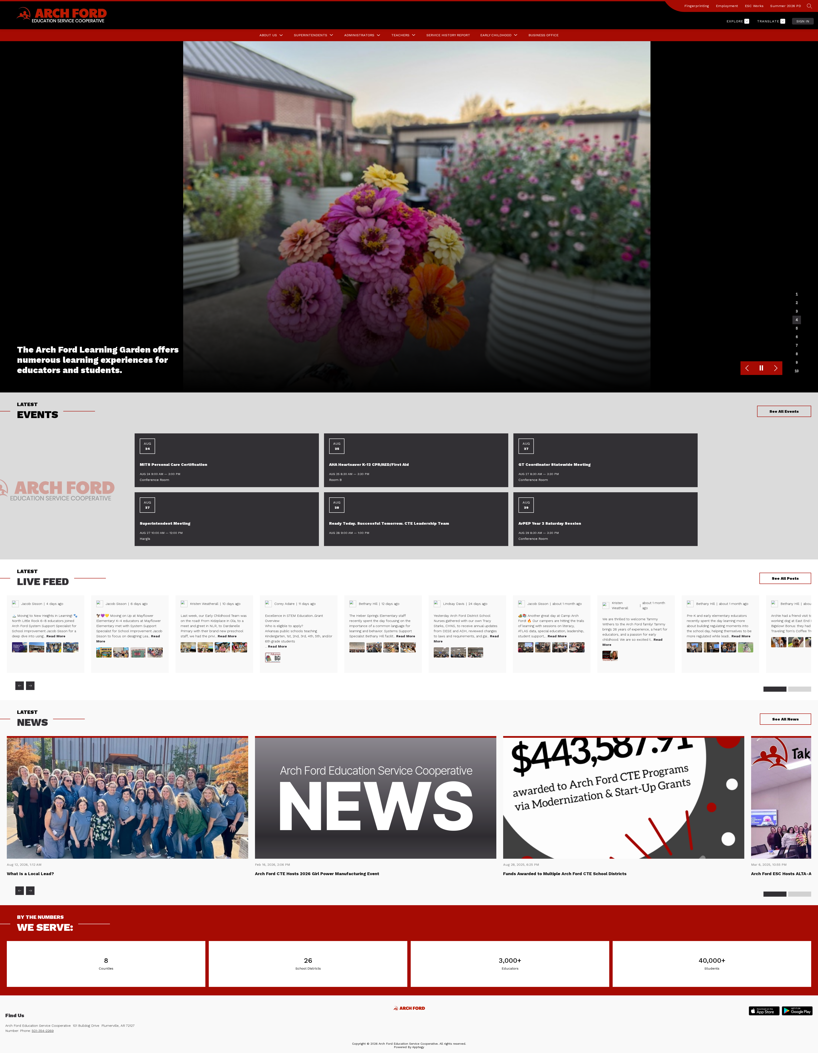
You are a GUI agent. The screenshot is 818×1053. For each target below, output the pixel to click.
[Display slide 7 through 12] (799, 689)
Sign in (802, 21)
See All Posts (785, 578)
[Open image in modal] (19, 647)
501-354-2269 (43, 1031)
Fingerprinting (696, 6)
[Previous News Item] (19, 890)
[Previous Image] (747, 368)
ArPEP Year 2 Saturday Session (549, 523)
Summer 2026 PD (785, 6)
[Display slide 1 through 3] (774, 894)
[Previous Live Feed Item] (19, 685)
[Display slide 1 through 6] (774, 689)
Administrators (359, 35)
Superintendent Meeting (165, 523)
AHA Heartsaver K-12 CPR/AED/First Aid (369, 464)
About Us (268, 35)
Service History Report (448, 35)
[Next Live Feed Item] (30, 685)
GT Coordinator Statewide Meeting (554, 464)
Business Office (544, 35)
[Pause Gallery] (761, 368)
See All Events (784, 411)
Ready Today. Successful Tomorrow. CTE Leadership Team (389, 523)
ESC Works (754, 6)
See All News (785, 719)
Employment (727, 6)
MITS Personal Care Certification (173, 464)
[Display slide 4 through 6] (799, 894)
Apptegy (418, 1047)
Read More (55, 636)
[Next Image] (775, 368)
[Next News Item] (30, 890)
